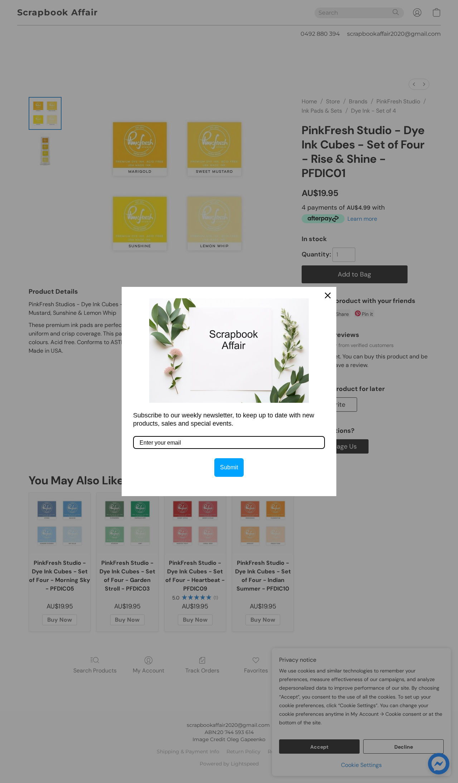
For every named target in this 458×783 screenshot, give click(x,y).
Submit (229, 467)
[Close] (327, 295)
